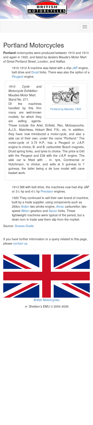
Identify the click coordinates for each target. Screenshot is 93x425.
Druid (35, 72)
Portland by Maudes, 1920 (65, 109)
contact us (20, 243)
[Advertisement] (46, 354)
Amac (60, 206)
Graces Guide (24, 226)
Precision (47, 191)
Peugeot (17, 76)
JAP (75, 68)
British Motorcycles (46, 300)
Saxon (53, 211)
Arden (25, 206)
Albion (25, 211)
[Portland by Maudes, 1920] (65, 95)
